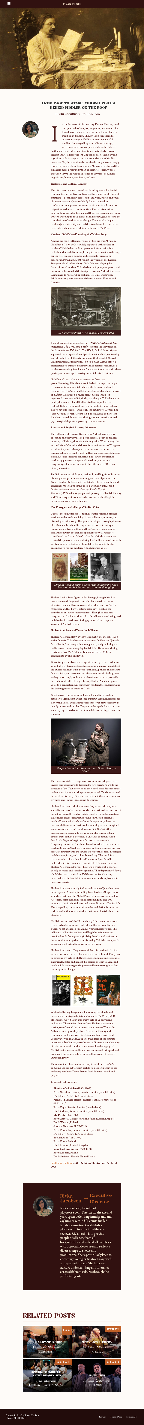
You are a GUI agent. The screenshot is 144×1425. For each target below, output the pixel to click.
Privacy (102, 1417)
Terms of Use (116, 1417)
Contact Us (131, 1417)
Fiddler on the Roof (62, 1163)
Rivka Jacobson (67, 114)
